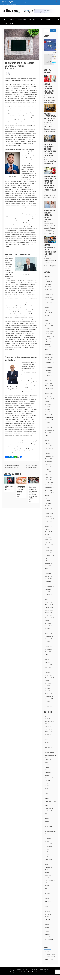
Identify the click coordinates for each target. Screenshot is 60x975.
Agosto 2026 (48, 276)
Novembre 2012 (49, 704)
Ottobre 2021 (48, 427)
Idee (46, 813)
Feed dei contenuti (50, 954)
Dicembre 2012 (49, 701)
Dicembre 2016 (49, 578)
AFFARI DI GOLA (8, 23)
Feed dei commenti (50, 956)
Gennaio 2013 (49, 698)
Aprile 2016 (48, 599)
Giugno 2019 (48, 500)
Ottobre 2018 (48, 521)
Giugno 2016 (48, 594)
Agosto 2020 (48, 464)
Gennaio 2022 (49, 419)
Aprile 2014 (48, 662)
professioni (48, 875)
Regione (47, 877)
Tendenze (47, 909)
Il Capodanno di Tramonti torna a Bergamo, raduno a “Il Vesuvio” (21, 489)
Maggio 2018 (48, 534)
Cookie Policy (25, 2)
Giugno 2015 (48, 625)
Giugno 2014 (48, 657)
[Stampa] (9, 74)
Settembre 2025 (49, 305)
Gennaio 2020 (49, 482)
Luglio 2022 (48, 404)
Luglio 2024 (48, 341)
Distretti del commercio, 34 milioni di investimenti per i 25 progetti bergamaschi (50, 150)
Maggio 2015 (48, 628)
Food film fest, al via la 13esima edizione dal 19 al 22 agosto (50, 117)
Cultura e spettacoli (50, 777)
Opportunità (48, 862)
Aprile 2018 (48, 537)
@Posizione (48, 716)
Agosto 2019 (48, 495)
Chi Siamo (4, 2)
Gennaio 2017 (49, 576)
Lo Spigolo (48, 849)
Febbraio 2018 (49, 542)
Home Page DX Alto (50, 801)
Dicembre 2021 (49, 422)
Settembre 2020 (49, 461)
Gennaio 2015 (49, 638)
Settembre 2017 (49, 555)
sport (46, 903)
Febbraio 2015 (49, 636)
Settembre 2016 (49, 586)
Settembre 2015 (49, 618)
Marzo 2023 (48, 383)
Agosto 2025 (48, 307)
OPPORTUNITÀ (22, 19)
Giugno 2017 (48, 563)
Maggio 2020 (48, 472)
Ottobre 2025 (48, 302)
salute (46, 883)
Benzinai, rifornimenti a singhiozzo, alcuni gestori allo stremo (49, 88)
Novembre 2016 (49, 581)
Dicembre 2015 (49, 610)
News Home (48, 859)
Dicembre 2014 (49, 641)
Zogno (47, 942)
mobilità (47, 857)
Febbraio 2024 (49, 354)
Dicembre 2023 (49, 359)
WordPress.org (49, 959)
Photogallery (48, 867)
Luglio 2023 (48, 373)
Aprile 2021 (48, 443)
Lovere (47, 854)
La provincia (48, 838)
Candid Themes (45, 972)
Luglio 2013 (48, 683)
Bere (46, 750)
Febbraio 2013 (49, 696)
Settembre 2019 (49, 492)
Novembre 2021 (49, 425)
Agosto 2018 (48, 526)
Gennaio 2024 (49, 357)
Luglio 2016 (48, 592)
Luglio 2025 (48, 310)
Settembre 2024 (49, 336)
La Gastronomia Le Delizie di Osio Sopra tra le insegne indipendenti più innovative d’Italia (33, 492)
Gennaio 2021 (49, 451)
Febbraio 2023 (49, 386)
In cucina (47, 823)
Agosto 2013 (48, 680)
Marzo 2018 (48, 539)
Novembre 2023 (49, 362)
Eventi (47, 785)
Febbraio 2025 (49, 323)
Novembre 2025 (49, 299)
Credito (47, 775)
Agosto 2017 (48, 558)
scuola (46, 888)
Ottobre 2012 (48, 706)
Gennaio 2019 (49, 513)
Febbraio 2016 (49, 605)
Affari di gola (48, 734)
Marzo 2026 (48, 289)
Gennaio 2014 (49, 670)
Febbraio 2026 (49, 292)
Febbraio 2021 (49, 448)
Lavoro (47, 841)
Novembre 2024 (49, 331)
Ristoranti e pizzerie (50, 880)
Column (47, 767)
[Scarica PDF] (6, 74)
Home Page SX (49, 808)
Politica (47, 870)
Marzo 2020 (48, 477)
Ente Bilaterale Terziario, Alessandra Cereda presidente (49, 215)
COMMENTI (49, 19)
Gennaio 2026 (49, 294)
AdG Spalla (48, 726)
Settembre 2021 (49, 430)
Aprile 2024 (48, 349)
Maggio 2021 (48, 440)
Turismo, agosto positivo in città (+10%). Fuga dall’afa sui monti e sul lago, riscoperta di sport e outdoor (50, 183)
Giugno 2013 (48, 685)
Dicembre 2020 (49, 453)
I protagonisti (48, 810)
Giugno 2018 (48, 532)
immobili (47, 818)
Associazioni (48, 747)
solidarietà (47, 901)
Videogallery (48, 936)
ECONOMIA (11, 19)
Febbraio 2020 (49, 479)
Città (46, 762)
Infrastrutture (48, 826)
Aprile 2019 (48, 505)
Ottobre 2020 (48, 459)
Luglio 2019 (48, 498)
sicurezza (47, 893)
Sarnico (47, 885)
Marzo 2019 (48, 508)
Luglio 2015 (48, 623)
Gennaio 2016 (49, 607)
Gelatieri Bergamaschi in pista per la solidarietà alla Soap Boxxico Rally (50, 250)
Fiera (46, 793)
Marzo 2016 (48, 602)
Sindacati (47, 896)
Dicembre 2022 (49, 391)
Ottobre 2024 (48, 333)
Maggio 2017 (48, 565)
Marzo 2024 (48, 352)
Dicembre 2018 (49, 516)
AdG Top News (49, 729)
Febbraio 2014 (49, 667)
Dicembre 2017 (49, 547)
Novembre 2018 (49, 519)
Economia (47, 780)
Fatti (46, 790)
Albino (46, 739)
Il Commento (48, 816)
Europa (47, 783)
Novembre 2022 (49, 393)
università (47, 934)
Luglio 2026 (48, 279)
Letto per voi (48, 846)
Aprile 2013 (48, 691)
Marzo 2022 (48, 414)
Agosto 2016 (48, 589)
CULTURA (32, 19)
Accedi (47, 951)
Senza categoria (49, 890)
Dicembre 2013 (49, 672)
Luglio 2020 (48, 466)
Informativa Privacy (17, 2)
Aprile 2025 (48, 318)
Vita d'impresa (49, 939)
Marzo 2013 (48, 693)
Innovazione (48, 829)
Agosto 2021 (48, 432)
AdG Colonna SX (49, 724)
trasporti (47, 919)
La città (47, 836)
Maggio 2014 (48, 659)
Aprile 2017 (48, 568)
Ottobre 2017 (48, 552)
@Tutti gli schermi (49, 721)
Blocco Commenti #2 (50, 755)
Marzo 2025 (48, 320)
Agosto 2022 (48, 401)
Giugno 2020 (48, 469)
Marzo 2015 (48, 633)
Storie (46, 906)
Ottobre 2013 (48, 675)
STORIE (40, 19)
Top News (48, 914)
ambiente (47, 742)
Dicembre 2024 (49, 328)
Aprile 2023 (48, 380)
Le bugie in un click (9, 487)
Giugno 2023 (48, 375)
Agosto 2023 (48, 370)
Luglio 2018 (48, 529)
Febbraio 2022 (49, 417)
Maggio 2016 (48, 597)
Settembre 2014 (49, 649)
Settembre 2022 (49, 399)
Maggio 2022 (48, 409)
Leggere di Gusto (49, 843)
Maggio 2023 (48, 378)
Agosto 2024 (48, 339)
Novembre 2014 (49, 644)
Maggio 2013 (48, 688)
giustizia (47, 798)
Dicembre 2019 (49, 485)
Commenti (47, 770)
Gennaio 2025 (49, 326)
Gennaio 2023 (49, 388)
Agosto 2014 (48, 651)
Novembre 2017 (49, 550)
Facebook (56, 1)
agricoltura (48, 737)
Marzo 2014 (48, 665)
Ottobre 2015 (48, 615)
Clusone (47, 764)
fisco (46, 796)
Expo (46, 788)
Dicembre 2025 (49, 297)
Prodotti (47, 872)
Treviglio (47, 924)
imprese (47, 821)
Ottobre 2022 (48, 396)
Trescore (47, 922)
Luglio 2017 (48, 560)
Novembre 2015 (49, 612)
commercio (48, 772)
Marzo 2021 (48, 446)
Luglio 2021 (48, 435)
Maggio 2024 (48, 346)
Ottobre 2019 (48, 490)
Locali (46, 851)
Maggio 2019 (48, 503)
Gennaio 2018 (49, 545)
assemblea (48, 744)
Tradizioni (47, 916)
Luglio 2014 (48, 654)
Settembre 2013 (49, 678)
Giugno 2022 (48, 406)
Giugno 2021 (48, 438)
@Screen (47, 718)
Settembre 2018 (49, 524)
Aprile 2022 (48, 412)
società (47, 898)
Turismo (47, 927)
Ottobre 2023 (48, 365)
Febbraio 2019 (49, 511)
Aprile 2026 (48, 286)
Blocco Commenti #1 (50, 752)
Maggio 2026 (48, 284)
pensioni (47, 864)
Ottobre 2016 (48, 584)
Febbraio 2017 (49, 573)
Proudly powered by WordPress (18, 972)
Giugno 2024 (48, 344)
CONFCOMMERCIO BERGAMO (9, 4)
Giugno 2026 (48, 281)
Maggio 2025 (48, 315)
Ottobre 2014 (48, 646)
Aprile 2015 (48, 631)
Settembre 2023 (49, 367)
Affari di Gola (48, 731)
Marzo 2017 (48, 571)
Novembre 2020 (49, 456)
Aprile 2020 (48, 474)
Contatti (9, 2)
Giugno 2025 (48, 313)
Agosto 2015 (48, 620)
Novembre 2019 (49, 487)
